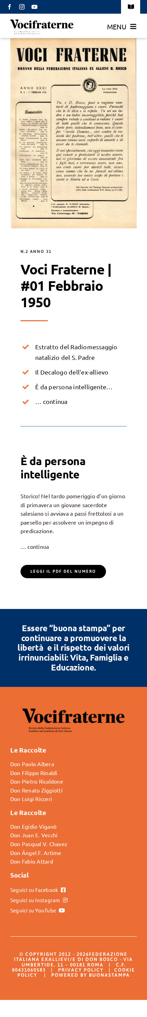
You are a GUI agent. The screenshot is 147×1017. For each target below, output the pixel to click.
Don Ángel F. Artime (36, 852)
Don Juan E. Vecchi (33, 834)
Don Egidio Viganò (33, 826)
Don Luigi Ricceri (31, 798)
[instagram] (22, 7)
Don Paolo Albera (32, 763)
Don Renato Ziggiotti (36, 790)
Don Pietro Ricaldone (36, 781)
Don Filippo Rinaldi (33, 772)
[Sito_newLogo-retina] (42, 21)
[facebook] (9, 7)
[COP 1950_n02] (73, 40)
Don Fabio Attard (31, 861)
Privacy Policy (81, 970)
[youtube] (34, 7)
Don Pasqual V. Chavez (38, 843)
